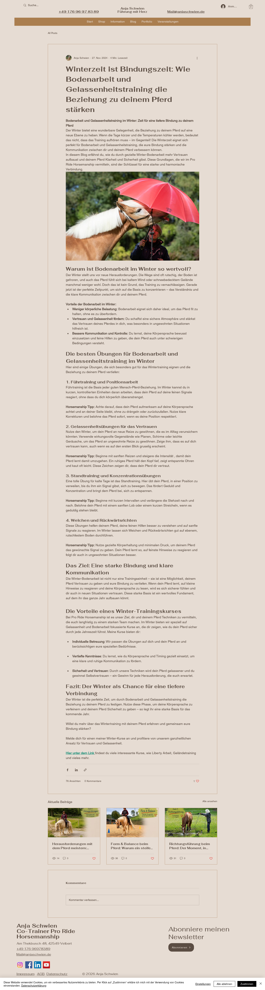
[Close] (261, 984)
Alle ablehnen (224, 984)
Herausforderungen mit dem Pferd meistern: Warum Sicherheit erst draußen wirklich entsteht (72, 846)
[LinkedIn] (37, 964)
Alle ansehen (209, 801)
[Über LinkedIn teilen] (76, 770)
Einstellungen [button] (203, 984)
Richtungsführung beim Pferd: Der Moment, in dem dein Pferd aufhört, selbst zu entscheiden (189, 846)
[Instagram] (19, 964)
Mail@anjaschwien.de (33, 954)
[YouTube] (46, 964)
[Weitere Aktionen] (197, 58)
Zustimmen (246, 984)
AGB (41, 974)
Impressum (25, 974)
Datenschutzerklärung (33, 985)
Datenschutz (57, 974)
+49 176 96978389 (33, 949)
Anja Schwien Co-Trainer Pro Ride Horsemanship (46, 931)
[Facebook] (28, 964)
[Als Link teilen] (85, 770)
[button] (251, 6)
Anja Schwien (132, 8)
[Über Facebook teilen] (67, 770)
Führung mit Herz (132, 12)
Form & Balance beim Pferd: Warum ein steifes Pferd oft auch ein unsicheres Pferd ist (132, 846)
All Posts (52, 33)
